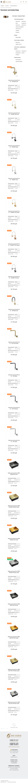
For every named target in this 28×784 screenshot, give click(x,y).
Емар (16, 85)
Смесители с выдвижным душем (19, 48)
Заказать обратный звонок (14, 746)
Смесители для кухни (18, 19)
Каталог (7, 5)
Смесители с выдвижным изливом (18, 53)
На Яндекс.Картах (14, 761)
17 (7, 728)
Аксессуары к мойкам (19, 40)
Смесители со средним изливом (18, 30)
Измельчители (17, 57)
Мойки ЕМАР (18, 37)
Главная (2, 5)
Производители (13, 5)
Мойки (15, 35)
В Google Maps (14, 762)
